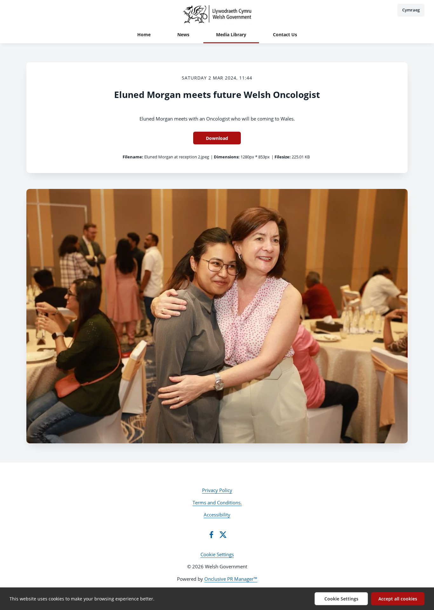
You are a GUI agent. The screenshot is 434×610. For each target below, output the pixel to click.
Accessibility (217, 514)
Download (217, 138)
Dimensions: (227, 157)
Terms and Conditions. (217, 502)
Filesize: (283, 157)
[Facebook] (211, 534)
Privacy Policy (217, 490)
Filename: (133, 157)
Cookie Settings (217, 554)
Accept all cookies (397, 599)
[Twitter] (223, 534)
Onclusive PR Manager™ (230, 579)
